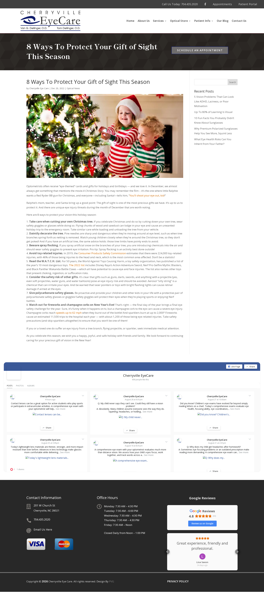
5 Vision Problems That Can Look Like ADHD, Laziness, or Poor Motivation (214, 101)
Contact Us (239, 21)
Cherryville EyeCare (138, 375)
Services (158, 21)
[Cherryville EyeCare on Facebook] (14, 373)
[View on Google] (202, 556)
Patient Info (202, 21)
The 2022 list (76, 265)
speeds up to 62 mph (69, 312)
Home (130, 21)
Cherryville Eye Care (39, 88)
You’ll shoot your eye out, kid (147, 195)
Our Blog (222, 21)
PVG (111, 581)
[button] (167, 551)
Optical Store (179, 21)
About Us (144, 21)
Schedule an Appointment (200, 50)
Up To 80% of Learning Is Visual (213, 112)
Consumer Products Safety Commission (102, 253)
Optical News (73, 88)
